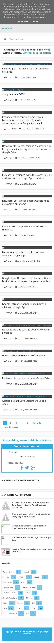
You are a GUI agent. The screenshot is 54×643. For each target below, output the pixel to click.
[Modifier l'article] (4, 79)
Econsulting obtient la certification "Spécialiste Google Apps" (29, 527)
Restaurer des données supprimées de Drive (26, 378)
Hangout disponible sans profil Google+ (23, 355)
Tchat (34, 608)
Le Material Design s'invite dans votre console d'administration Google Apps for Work (27, 176)
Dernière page (11, 427)
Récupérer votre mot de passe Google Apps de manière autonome (25, 202)
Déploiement (8, 587)
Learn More (23, 21)
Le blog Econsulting (31, 631)
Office (5, 603)
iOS (27, 613)
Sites (5, 608)
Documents (7, 582)
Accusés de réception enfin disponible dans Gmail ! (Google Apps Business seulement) (30, 505)
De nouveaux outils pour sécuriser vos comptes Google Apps (23, 254)
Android (6, 577)
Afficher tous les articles (37, 52)
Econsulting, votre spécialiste (27, 440)
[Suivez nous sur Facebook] (21, 468)
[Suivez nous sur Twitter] (26, 468)
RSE (33, 603)
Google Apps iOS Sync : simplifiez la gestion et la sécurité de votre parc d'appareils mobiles (26, 280)
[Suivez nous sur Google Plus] (32, 468)
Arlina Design (32, 636)
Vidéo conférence (10, 613)
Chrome (22, 577)
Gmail (28, 593)
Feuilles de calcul (9, 593)
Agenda (27, 572)
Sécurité (19, 608)
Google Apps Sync (10, 598)
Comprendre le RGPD (13, 94)
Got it (35, 21)
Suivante (37, 423)
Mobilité (29, 598)
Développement (29, 587)
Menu (8, 28)
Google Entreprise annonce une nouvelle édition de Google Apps (24, 305)
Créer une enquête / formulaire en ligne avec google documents (31, 515)
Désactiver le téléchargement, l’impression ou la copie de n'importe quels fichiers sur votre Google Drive (26, 149)
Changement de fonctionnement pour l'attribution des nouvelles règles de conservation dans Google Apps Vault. (22, 120)
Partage (20, 603)
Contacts (37, 577)
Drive (23, 582)
